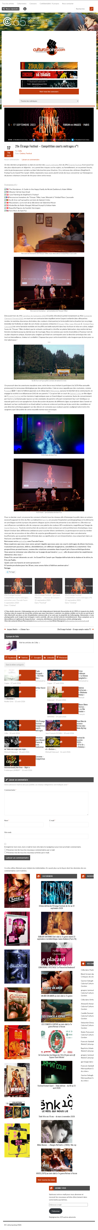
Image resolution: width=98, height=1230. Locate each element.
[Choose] (17, 907)
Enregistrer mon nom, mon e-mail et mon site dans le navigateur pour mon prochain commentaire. (42, 847)
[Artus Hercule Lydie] (17, 1096)
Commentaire (10, 790)
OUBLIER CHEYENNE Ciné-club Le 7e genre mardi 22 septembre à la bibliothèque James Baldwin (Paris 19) (56, 937)
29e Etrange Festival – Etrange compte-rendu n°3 (74, 629)
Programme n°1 (10, 185)
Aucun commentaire (11, 159)
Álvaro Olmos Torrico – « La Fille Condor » (83, 708)
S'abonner (56, 1211)
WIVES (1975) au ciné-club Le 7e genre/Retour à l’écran (56, 1173)
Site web (7, 832)
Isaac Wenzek (75, 324)
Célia (20, 151)
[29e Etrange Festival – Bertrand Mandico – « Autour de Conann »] (49, 586)
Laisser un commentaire (30, 159)
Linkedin (50, 657)
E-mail (52, 820)
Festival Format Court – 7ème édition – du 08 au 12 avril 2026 (57, 1086)
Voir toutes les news (46, 1180)
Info (25, 8)
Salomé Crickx (75, 393)
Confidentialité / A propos (49, 4)
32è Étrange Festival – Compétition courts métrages (40, 726)
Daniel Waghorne (11, 528)
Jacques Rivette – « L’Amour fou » (18, 629)
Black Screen (86, 974)
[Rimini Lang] (17, 1119)
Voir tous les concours (49, 91)
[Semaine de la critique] (49, 22)
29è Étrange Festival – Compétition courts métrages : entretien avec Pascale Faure (16, 597)
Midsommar (54, 391)
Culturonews (21, 4)
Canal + (60, 552)
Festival (29, 153)
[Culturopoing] (49, 58)
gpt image (85, 1062)
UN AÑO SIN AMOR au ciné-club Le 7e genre (56, 995)
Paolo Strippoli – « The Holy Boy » (40, 674)
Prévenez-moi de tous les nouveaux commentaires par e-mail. (30, 850)
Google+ (37, 657)
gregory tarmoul (87, 990)
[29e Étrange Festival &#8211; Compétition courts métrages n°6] (79, 586)
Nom (6, 820)
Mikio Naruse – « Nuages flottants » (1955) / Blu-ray (56, 1144)
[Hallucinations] (17, 983)
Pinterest (63, 657)
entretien (23, 541)
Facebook (12, 657)
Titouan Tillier (63, 324)
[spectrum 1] (17, 1157)
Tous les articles (8, 4)
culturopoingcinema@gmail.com (76, 621)
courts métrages (52, 165)
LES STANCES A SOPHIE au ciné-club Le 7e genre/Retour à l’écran (56, 1025)
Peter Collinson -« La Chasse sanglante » (83, 674)
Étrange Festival (74, 165)
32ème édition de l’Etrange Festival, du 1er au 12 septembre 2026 (57, 906)
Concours (33, 4)
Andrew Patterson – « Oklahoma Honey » (83, 691)
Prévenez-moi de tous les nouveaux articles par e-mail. (27, 852)
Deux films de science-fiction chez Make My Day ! (81, 726)
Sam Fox (45, 520)
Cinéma (22, 153)
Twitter (24, 657)
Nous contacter (68, 4)
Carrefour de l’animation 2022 (34, 316)
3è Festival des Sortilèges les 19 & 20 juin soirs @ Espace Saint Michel (56, 1056)
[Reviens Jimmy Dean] (17, 945)
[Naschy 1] (17, 1058)
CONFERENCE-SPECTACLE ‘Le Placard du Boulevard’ (56, 967)
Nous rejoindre (12, 9)
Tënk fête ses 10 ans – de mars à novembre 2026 (57, 1116)
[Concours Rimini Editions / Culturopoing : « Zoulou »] (49, 66)
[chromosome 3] (17, 1021)
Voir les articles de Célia (29, 642)
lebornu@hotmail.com (41, 621)
